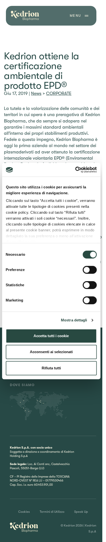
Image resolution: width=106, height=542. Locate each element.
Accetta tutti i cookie (51, 336)
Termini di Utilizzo (52, 511)
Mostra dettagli (74, 320)
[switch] (90, 270)
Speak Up (81, 511)
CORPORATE (58, 93)
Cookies (24, 511)
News (36, 93)
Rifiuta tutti (51, 368)
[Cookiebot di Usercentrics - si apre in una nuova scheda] (75, 169)
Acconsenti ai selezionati (51, 352)
